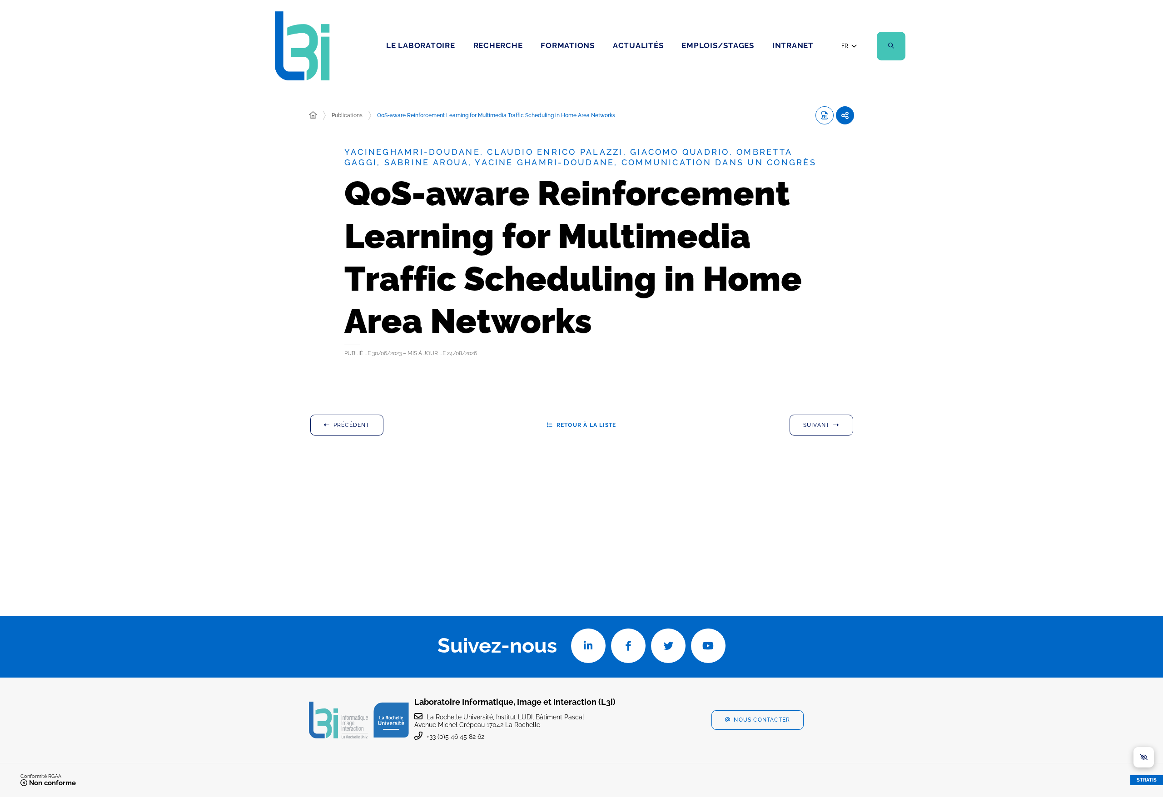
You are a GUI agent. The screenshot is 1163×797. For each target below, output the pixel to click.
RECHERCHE (498, 45)
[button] (891, 46)
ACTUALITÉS (638, 45)
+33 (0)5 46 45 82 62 (455, 736)
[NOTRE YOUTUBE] (708, 645)
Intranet (793, 45)
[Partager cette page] (845, 115)
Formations (568, 45)
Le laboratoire (420, 45)
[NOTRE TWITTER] (668, 645)
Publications (347, 115)
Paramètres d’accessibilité (1143, 757)
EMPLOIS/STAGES (717, 45)
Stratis (1147, 780)
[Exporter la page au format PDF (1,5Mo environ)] (824, 115)
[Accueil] (313, 115)
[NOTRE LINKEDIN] (588, 645)
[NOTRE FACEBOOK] (628, 645)
